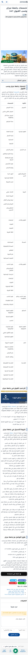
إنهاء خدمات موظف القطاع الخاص (16, 593)
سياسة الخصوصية (23, 650)
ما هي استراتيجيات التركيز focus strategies (14, 594)
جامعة (11, 433)
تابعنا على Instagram (14, 573)
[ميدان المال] (24, 2)
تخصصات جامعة (12, 406)
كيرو (24, 15)
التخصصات (16, 92)
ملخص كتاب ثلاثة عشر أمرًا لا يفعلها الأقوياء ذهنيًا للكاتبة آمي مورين (15, 590)
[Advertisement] (14, 33)
